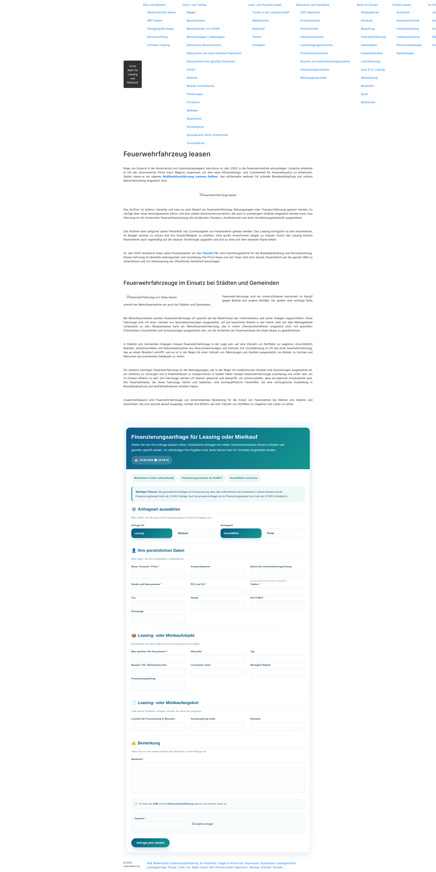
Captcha (140, 818)
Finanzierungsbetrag (143, 678)
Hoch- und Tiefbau (195, 4)
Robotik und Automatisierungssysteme (325, 61)
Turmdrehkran (196, 143)
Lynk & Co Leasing (373, 69)
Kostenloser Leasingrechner (278, 863)
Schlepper (258, 45)
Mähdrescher (260, 20)
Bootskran (403, 12)
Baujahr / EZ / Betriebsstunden (149, 665)
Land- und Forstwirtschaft (265, 4)
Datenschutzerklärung (180, 803)
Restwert (255, 718)
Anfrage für (137, 525)
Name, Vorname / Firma (145, 566)
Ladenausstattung (408, 36)
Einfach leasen (402, 4)
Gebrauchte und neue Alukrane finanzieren (214, 53)
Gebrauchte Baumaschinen (204, 45)
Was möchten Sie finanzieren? (149, 651)
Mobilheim (367, 86)
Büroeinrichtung (157, 36)
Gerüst (191, 69)
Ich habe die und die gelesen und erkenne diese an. (183, 803)
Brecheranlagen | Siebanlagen (206, 36)
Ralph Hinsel (200, 867)
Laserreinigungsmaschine (316, 45)
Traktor (257, 36)
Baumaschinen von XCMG (203, 28)
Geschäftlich (231, 533)
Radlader (192, 110)
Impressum (252, 863)
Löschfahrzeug (370, 61)
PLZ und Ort (198, 584)
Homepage (137, 611)
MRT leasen (154, 20)
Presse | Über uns (179, 867)
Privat (270, 533)
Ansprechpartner (200, 566)
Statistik (266, 867)
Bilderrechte (161, 863)
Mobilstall (258, 28)
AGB (155, 803)
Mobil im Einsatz (367, 4)
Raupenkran (194, 118)
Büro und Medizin (154, 4)
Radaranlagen (405, 53)
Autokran (367, 20)
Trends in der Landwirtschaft (270, 12)
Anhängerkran (370, 12)
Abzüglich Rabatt (260, 665)
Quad (364, 94)
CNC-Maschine (310, 12)
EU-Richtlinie (208, 863)
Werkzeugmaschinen (313, 77)
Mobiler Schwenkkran (200, 86)
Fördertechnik (309, 28)
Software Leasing (158, 45)
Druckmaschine (310, 20)
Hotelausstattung (408, 28)
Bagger (191, 12)
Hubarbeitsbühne (372, 53)
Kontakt (278, 867)
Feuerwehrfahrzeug (373, 36)
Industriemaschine (311, 36)
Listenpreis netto (201, 665)
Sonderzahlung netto (203, 718)
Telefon (255, 584)
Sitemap (254, 867)
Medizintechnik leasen (161, 12)
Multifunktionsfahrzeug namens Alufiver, (191, 176)
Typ (252, 651)
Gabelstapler (369, 45)
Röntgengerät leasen (160, 28)
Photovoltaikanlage (409, 45)
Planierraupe (195, 94)
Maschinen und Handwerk (312, 4)
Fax (133, 597)
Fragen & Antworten (231, 863)
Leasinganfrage (156, 867)
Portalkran (193, 102)
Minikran (192, 77)
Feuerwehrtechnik (408, 20)
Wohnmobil (368, 102)
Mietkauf (183, 533)
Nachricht (137, 759)
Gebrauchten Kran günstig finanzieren (211, 61)
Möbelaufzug (369, 77)
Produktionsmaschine (314, 53)
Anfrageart (227, 525)
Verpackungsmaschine (314, 69)
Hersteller (196, 651)
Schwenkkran (195, 126)
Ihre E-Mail (257, 597)
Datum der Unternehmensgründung (271, 566)
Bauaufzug (368, 28)
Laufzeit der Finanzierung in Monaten (153, 718)
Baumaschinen (196, 20)
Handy (194, 597)
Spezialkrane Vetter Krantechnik (207, 135)
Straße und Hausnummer (146, 584)
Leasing (139, 533)
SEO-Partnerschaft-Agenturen (228, 867)
